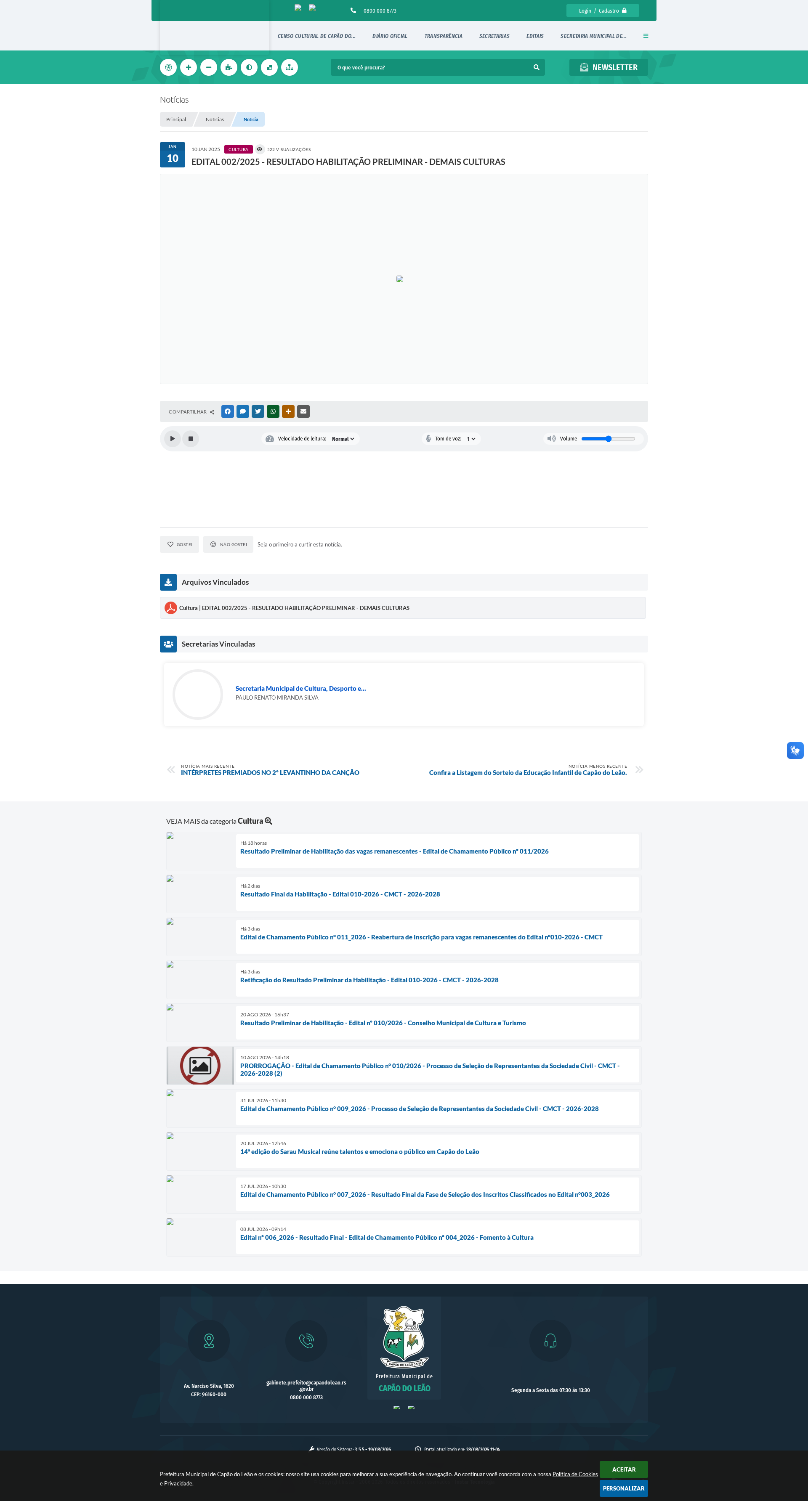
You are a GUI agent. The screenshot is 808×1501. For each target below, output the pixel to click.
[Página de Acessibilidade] (169, 67)
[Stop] (190, 438)
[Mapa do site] (290, 67)
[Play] (172, 438)
